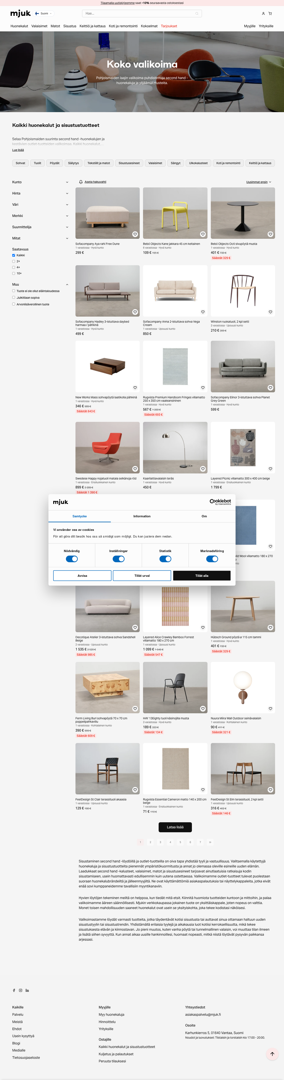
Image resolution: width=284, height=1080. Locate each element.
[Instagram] (20, 990)
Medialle (18, 1050)
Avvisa (82, 575)
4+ (18, 267)
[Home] (21, 13)
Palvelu (17, 1015)
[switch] (119, 559)
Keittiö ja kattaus (260, 163)
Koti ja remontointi (228, 163)
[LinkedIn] (27, 990)
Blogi (16, 1043)
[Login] (263, 13)
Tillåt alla (201, 575)
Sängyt (175, 163)
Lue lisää (18, 150)
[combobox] (142, 13)
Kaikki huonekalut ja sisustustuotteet (127, 1047)
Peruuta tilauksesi (112, 1061)
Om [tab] (204, 516)
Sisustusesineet (129, 163)
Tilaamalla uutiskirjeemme (118, 3)
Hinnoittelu (107, 1022)
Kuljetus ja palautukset (116, 1054)
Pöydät (54, 163)
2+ (18, 261)
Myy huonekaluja (111, 1015)
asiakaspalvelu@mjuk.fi (203, 1015)
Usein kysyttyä (23, 1036)
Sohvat (20, 163)
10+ (19, 273)
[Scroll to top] (272, 1054)
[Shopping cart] (270, 13)
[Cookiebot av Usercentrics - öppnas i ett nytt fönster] (213, 502)
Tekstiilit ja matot (99, 163)
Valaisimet (155, 163)
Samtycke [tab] (80, 516)
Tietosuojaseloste (26, 1058)
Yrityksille (106, 1029)
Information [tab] (142, 516)
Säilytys (73, 163)
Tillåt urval (142, 575)
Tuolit (37, 163)
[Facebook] (14, 990)
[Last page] (210, 842)
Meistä (17, 1022)
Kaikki (21, 255)
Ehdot (17, 1029)
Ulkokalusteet (198, 163)
